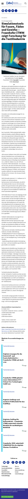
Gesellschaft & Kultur (7, 468)
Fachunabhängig (6, 475)
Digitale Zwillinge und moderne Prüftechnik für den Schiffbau (14, 401)
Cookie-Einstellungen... (6, 493)
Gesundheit (4, 470)
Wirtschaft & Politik (6, 474)
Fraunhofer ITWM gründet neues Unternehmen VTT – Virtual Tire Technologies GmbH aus (13, 381)
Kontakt (16, 472)
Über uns (17, 466)
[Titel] (3, 10)
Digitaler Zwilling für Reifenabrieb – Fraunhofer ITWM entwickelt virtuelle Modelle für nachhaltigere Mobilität (13, 423)
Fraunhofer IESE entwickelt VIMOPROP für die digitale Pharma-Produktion (13, 445)
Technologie (5, 466)
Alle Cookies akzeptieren (7, 496)
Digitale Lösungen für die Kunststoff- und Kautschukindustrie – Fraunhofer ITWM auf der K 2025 (13, 358)
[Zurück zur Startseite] (14, 3)
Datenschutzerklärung (19, 470)
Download (16, 82)
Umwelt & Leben (6, 472)
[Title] (9, 10)
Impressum (17, 468)
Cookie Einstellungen (19, 473)
